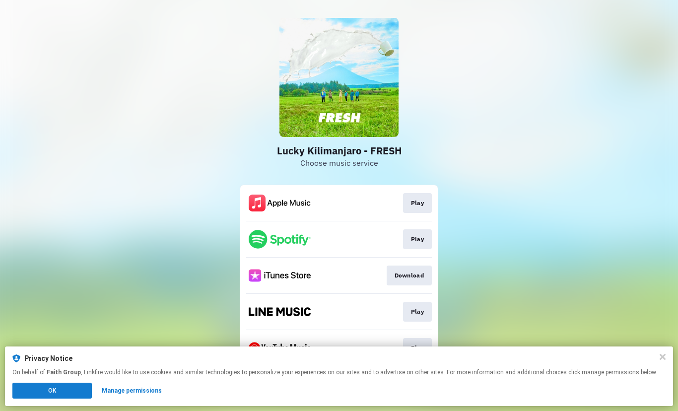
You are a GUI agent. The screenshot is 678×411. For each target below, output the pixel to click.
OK (52, 390)
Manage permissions (132, 390)
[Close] (663, 357)
